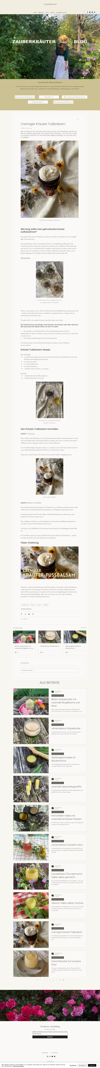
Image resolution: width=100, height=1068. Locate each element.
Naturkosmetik (25, 604)
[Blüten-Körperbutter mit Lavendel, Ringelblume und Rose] (24, 637)
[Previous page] (40, 980)
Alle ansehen (83, 627)
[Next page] (59, 980)
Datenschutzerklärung (18, 1066)
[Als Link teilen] (33, 614)
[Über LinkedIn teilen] (29, 614)
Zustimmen (92, 1065)
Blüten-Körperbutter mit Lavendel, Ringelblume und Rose (24, 647)
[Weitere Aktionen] (78, 120)
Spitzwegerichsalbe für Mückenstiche (73, 647)
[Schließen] (98, 1065)
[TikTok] (94, 12)
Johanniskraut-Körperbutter (49, 646)
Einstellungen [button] (73, 1065)
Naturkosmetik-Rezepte (26, 608)
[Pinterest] (92, 12)
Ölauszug (33, 604)
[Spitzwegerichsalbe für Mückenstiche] (75, 637)
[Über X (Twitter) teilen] (25, 614)
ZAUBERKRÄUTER (50, 4)
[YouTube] (90, 12)
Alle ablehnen (82, 1065)
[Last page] (63, 980)
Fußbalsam (46, 604)
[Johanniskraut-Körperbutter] (49, 637)
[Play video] (50, 563)
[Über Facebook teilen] (21, 614)
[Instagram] (87, 12)
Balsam (39, 604)
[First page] (36, 980)
